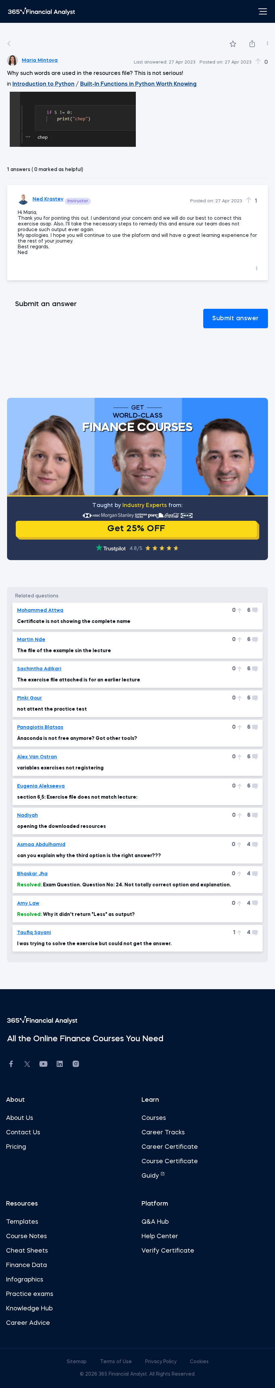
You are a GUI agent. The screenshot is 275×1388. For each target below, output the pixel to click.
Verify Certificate (168, 1251)
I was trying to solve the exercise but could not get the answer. (94, 943)
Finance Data (26, 1265)
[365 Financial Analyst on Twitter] (27, 1065)
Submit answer (235, 319)
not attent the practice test (52, 709)
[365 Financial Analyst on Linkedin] (60, 1065)
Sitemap (77, 1361)
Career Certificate (170, 1147)
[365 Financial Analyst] (41, 11)
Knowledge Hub (29, 1309)
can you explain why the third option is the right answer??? (89, 855)
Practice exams (29, 1294)
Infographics (24, 1280)
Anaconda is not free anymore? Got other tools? (77, 738)
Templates (22, 1222)
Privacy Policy (161, 1361)
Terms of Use (116, 1361)
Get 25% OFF (136, 528)
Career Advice (28, 1323)
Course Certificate (170, 1162)
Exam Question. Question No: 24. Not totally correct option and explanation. (124, 885)
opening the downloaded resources (61, 826)
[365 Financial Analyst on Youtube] (43, 1065)
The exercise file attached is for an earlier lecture (78, 680)
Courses (154, 1118)
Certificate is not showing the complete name (73, 621)
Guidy (151, 1176)
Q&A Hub (155, 1222)
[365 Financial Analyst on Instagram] (76, 1065)
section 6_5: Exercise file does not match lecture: (77, 797)
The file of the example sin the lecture (64, 650)
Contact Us (23, 1133)
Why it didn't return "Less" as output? (76, 914)
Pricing (16, 1147)
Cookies (199, 1361)
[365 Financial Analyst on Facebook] (11, 1065)
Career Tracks (163, 1133)
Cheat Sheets (27, 1251)
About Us (19, 1118)
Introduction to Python (43, 84)
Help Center (160, 1236)
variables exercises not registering (60, 768)
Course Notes (26, 1236)
